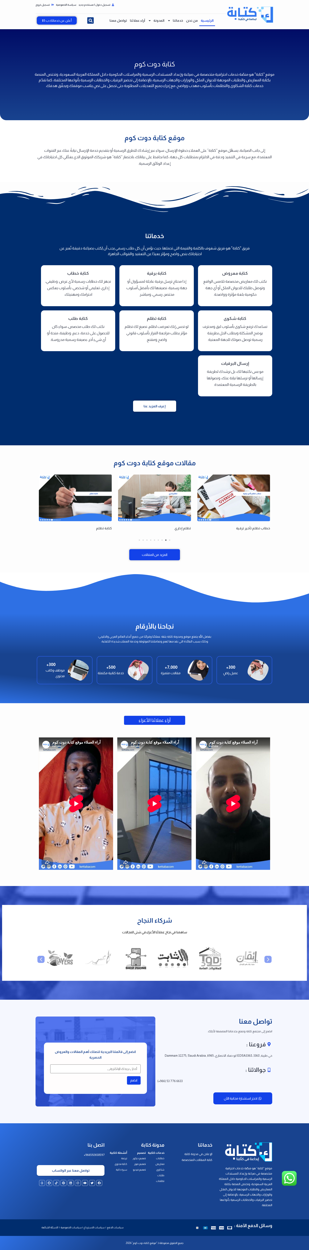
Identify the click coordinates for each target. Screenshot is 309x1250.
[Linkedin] (71, 1183)
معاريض (159, 1164)
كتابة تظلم (183, 528)
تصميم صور (140, 1164)
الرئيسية (207, 20)
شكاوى (160, 1169)
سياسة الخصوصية (66, 4)
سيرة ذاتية (121, 1169)
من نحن (192, 20)
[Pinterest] (63, 1183)
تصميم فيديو (139, 1169)
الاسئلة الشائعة (49, 1227)
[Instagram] (78, 1183)
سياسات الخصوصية (71, 1227)
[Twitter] (92, 1183)
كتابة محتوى (121, 1164)
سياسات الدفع (115, 1227)
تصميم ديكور (139, 1158)
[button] (90, 20)
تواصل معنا (118, 20)
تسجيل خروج (43, 4)
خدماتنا (178, 20)
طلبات (160, 1175)
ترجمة (124, 1158)
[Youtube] (85, 1183)
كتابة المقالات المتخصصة (197, 1160)
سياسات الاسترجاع (94, 1227)
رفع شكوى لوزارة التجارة (94, 528)
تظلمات (160, 1181)
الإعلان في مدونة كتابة (198, 1154)
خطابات (160, 1158)
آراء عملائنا (137, 20)
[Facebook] (99, 1183)
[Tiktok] (56, 1183)
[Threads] (42, 1183)
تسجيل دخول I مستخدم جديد (94, 4)
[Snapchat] (49, 1183)
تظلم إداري (262, 528)
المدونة (158, 20)
